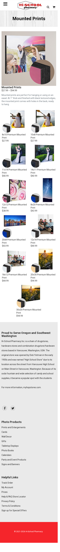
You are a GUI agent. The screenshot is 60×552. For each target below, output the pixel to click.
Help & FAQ (7, 496)
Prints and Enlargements (14, 427)
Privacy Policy (8, 501)
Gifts (4, 441)
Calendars (6, 455)
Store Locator (19, 496)
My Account (7, 487)
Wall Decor (7, 436)
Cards (4, 432)
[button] (48, 7)
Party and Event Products (14, 459)
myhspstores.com (32, 387)
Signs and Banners (11, 464)
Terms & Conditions (11, 506)
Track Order (7, 483)
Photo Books (8, 450)
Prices (5, 492)
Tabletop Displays (10, 446)
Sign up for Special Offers (14, 510)
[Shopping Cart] (54, 7)
